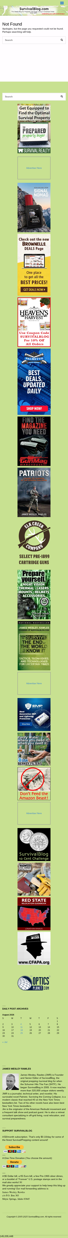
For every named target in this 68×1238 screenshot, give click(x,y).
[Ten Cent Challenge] (34, 844)
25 (21, 1033)
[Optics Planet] (34, 983)
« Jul (4, 1042)
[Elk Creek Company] (34, 543)
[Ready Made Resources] (34, 594)
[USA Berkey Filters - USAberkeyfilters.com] (34, 749)
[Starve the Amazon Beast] (34, 783)
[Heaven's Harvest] (34, 322)
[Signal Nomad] (34, 207)
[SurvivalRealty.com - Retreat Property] (34, 128)
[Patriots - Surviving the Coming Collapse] (34, 492)
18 (21, 1030)
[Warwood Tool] (34, 879)
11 (21, 1027)
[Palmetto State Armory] (34, 382)
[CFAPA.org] (34, 948)
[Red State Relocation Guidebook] (34, 913)
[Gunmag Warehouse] (34, 441)
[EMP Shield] (34, 714)
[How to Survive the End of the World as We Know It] (34, 645)
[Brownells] (34, 265)
